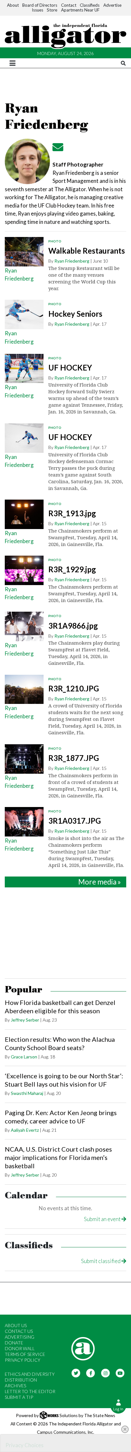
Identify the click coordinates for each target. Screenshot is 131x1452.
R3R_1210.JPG (73, 688)
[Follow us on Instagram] (105, 1372)
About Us (16, 1325)
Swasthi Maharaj (27, 1093)
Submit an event (102, 1219)
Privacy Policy (22, 1360)
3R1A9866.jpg (73, 625)
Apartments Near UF (80, 9)
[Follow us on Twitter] (75, 1372)
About (13, 5)
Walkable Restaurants (86, 250)
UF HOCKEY (70, 367)
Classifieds (90, 5)
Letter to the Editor (30, 1391)
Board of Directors (39, 5)
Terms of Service (25, 1354)
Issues (37, 9)
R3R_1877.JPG (73, 758)
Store (52, 9)
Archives (15, 1385)
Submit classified (101, 1261)
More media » (99, 881)
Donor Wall (20, 1348)
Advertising (19, 1337)
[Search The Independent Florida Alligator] (123, 63)
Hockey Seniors (75, 313)
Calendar (26, 1196)
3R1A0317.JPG (74, 820)
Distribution (21, 1380)
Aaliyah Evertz (25, 1130)
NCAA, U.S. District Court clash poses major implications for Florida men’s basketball (58, 1157)
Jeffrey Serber (25, 1020)
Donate (14, 1342)
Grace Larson (24, 1056)
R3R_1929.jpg (72, 569)
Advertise (112, 5)
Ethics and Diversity (30, 1374)
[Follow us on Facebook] (90, 1372)
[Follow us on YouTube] (120, 1372)
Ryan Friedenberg (71, 261)
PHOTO (54, 241)
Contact (68, 5)
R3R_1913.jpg (72, 513)
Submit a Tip (19, 1397)
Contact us (19, 1331)
